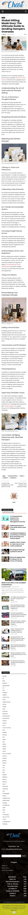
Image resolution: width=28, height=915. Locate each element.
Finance (4, 723)
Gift (3, 737)
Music (4, 784)
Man (3, 772)
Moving (4, 781)
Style (3, 810)
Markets (4, 774)
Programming (6, 798)
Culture (4, 704)
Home (3, 15)
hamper (5, 477)
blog (3, 681)
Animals (4, 676)
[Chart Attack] (14, 4)
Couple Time (5, 697)
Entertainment (6, 716)
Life (3, 767)
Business (4, 683)
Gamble (4, 732)
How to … (5, 756)
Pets (3, 791)
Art (3, 678)
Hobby (4, 749)
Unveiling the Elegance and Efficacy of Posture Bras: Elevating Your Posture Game (18, 535)
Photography (5, 793)
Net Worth (5, 786)
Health (4, 744)
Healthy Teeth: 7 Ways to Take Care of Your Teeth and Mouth (17, 544)
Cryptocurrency (6, 702)
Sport (3, 807)
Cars (3, 690)
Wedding (4, 824)
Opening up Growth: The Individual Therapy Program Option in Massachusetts (18, 638)
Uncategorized (6, 821)
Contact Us (4, 865)
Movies (4, 779)
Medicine (4, 777)
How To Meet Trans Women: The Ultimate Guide (20, 484)
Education (5, 713)
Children (4, 695)
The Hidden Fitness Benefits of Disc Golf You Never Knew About (18, 598)
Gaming (4, 735)
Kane (4, 34)
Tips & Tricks (5, 817)
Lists (3, 770)
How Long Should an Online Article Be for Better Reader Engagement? (18, 606)
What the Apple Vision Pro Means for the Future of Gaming (17, 559)
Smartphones (6, 805)
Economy (4, 711)
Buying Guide (5, 685)
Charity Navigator (9, 406)
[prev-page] (3, 565)
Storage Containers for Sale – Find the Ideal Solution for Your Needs (18, 654)
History (4, 746)
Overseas (13, 477)
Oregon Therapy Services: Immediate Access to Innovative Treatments (17, 630)
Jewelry (4, 760)
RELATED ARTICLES (7, 510)
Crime (4, 699)
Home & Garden (6, 753)
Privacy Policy (5, 868)
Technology (5, 814)
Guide (7, 15)
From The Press (6, 727)
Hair (3, 742)
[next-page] (5, 565)
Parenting (5, 788)
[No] (26, 909)
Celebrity (4, 692)
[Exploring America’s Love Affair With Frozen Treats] (5, 527)
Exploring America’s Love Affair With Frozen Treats (18, 527)
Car (3, 579)
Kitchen (4, 763)
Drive (3, 709)
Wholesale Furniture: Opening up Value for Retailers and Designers (18, 622)
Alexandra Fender (6, 586)
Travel (4, 819)
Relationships (5, 800)
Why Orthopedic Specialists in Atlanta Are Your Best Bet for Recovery (18, 646)
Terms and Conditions (7, 870)
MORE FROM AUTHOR (8, 512)
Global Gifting (12, 476)
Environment (5, 718)
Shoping (4, 803)
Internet (4, 758)
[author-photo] (14, 500)
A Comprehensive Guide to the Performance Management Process (17, 519)
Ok (14, 912)
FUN (3, 730)
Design (4, 706)
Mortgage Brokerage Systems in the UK (17, 550)
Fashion (4, 720)
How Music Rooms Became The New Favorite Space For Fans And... (18, 662)
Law (3, 765)
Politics (4, 796)
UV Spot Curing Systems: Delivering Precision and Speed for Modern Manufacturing (18, 614)
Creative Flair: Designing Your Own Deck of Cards (7, 484)
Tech (3, 812)
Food (3, 725)
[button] (2, 11)
